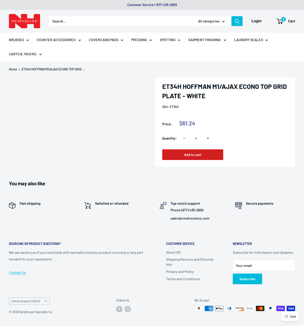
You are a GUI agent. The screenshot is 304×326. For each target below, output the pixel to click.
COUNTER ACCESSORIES (56, 40)
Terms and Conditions (183, 279)
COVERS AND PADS (103, 40)
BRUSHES (16, 40)
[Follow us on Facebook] (119, 309)
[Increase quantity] (208, 138)
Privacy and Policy (180, 271)
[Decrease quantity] (184, 138)
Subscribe (247, 279)
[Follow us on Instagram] (128, 309)
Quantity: (169, 138)
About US (173, 252)
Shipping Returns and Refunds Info (190, 261)
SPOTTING (168, 40)
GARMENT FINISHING (204, 40)
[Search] (237, 21)
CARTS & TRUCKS (23, 54)
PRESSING (139, 40)
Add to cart (192, 154)
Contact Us (17, 272)
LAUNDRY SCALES (248, 40)
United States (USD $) (25, 301)
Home (13, 69)
